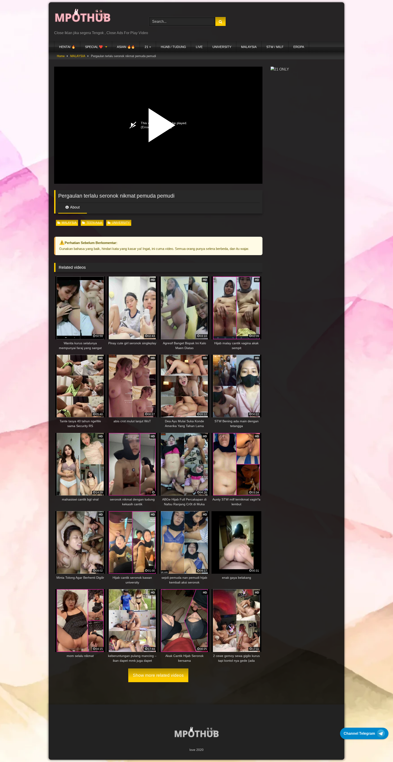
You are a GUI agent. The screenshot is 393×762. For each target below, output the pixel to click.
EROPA (298, 47)
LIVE (199, 47)
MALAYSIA (249, 47)
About (74, 207)
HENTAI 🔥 (67, 47)
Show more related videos (158, 675)
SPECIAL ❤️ (94, 47)
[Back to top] (379, 748)
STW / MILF (275, 47)
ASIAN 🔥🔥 (126, 47)
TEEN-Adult (94, 222)
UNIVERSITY (221, 47)
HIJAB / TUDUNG (173, 47)
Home (61, 56)
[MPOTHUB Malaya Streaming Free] (82, 18)
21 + (148, 47)
